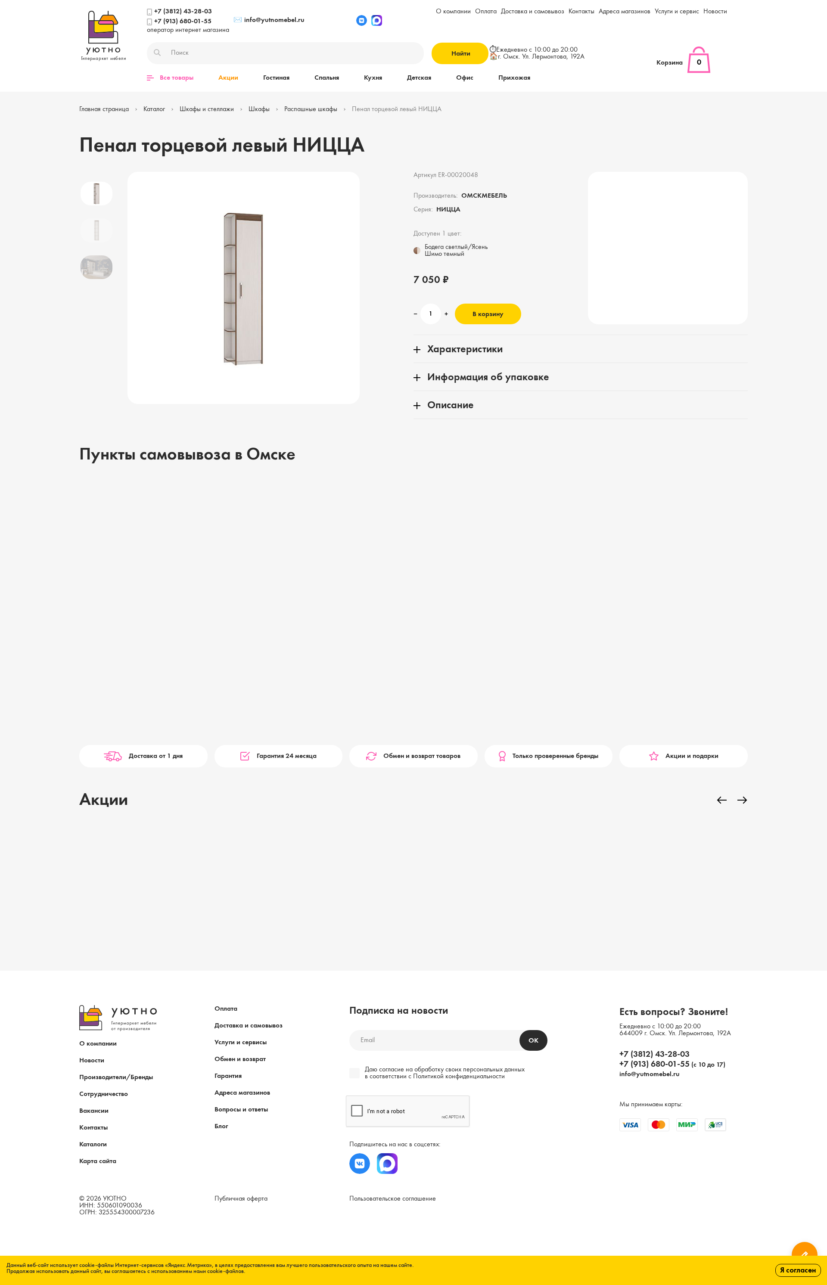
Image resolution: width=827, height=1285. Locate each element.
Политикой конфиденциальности (459, 1076)
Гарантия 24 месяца (287, 756)
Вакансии (94, 1111)
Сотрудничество (103, 1094)
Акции (228, 77)
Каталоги (93, 1144)
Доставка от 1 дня (156, 756)
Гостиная (276, 77)
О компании (453, 11)
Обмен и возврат (240, 1059)
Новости (715, 11)
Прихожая (514, 77)
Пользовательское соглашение (392, 1198)
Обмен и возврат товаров (421, 756)
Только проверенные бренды (555, 756)
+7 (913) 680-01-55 (182, 21)
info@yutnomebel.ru (269, 20)
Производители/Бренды (116, 1077)
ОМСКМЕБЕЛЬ (484, 195)
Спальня (326, 77)
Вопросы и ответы (241, 1109)
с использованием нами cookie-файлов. (196, 1271)
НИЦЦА (448, 209)
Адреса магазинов (624, 11)
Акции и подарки (691, 756)
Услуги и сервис (677, 11)
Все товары (176, 77)
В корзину (488, 314)
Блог (221, 1126)
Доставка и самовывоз (532, 11)
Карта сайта (97, 1161)
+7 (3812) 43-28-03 (183, 11)
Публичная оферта (241, 1198)
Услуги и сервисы (241, 1042)
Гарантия (228, 1076)
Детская (419, 77)
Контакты (581, 11)
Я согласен (798, 1270)
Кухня (373, 77)
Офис (464, 77)
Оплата (486, 11)
